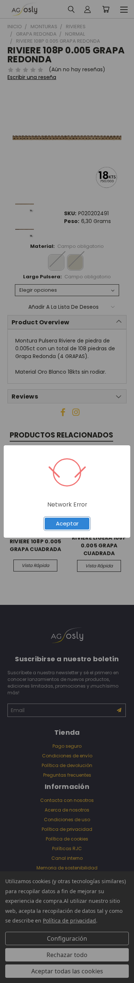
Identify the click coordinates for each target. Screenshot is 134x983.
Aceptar (67, 523)
